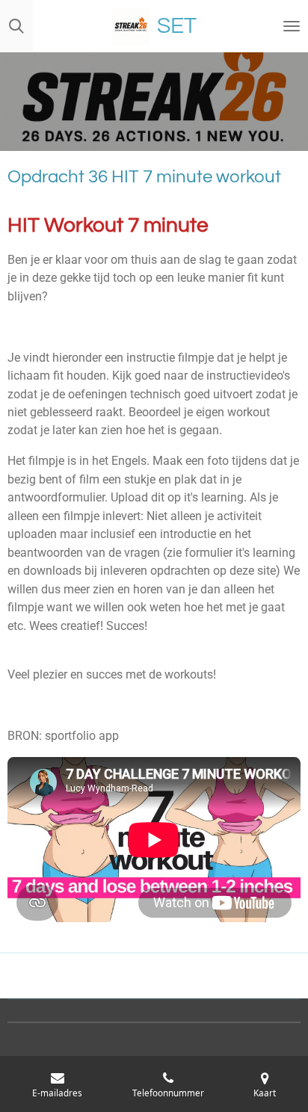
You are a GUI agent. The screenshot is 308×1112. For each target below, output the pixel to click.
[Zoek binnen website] (16, 26)
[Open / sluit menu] (291, 26)
